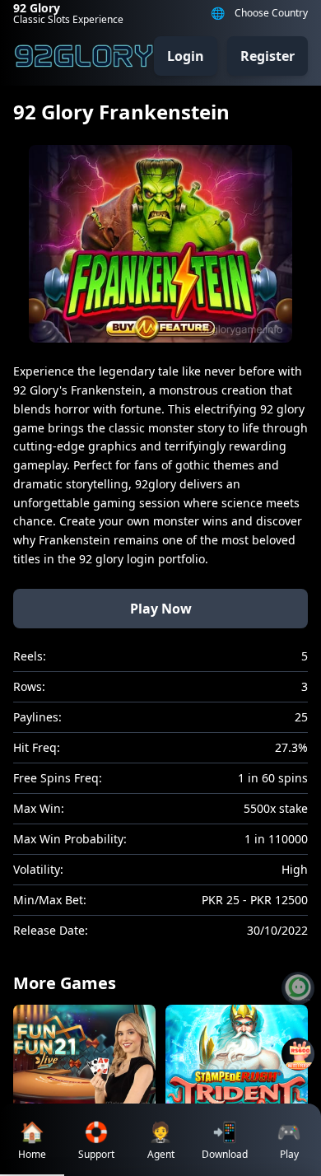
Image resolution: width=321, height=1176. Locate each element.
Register (267, 56)
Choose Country (271, 13)
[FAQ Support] (297, 988)
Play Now (161, 609)
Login (185, 56)
